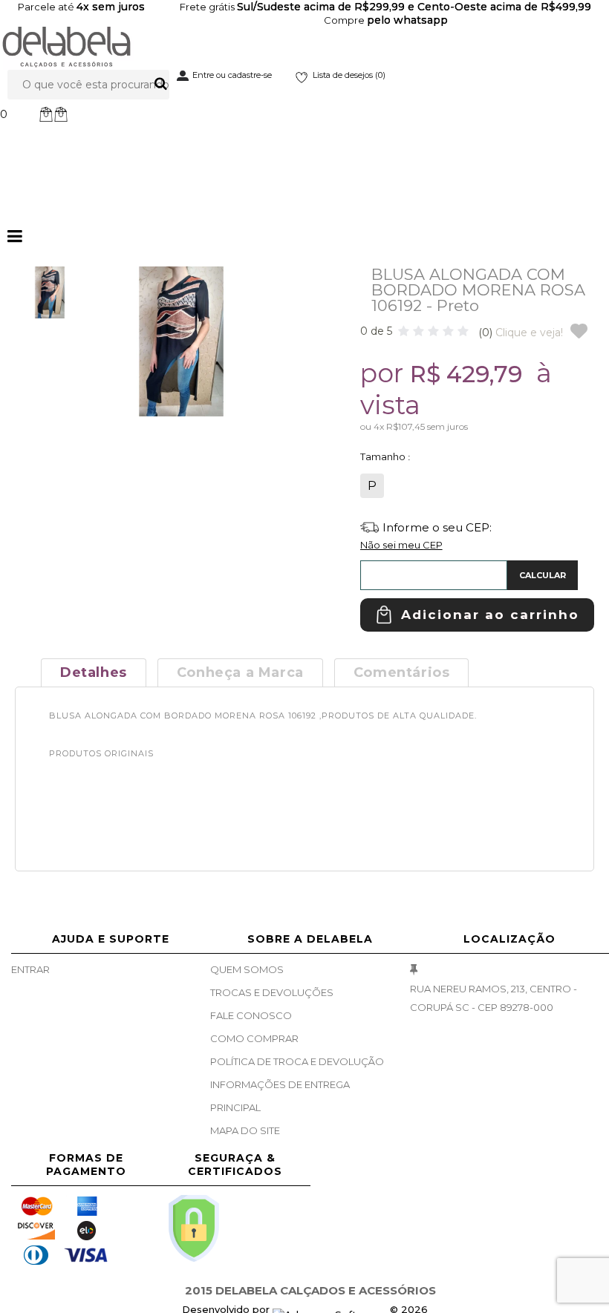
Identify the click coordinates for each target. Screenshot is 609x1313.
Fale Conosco (251, 1015)
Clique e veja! (520, 332)
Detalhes (93, 672)
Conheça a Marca (240, 672)
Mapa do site (245, 1130)
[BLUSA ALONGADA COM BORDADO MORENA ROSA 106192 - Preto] (50, 292)
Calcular (542, 575)
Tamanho (384, 456)
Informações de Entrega (280, 1084)
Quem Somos (247, 969)
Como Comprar (254, 1038)
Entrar (30, 969)
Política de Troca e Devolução (297, 1061)
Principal (235, 1107)
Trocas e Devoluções (271, 992)
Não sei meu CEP (401, 545)
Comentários (402, 672)
